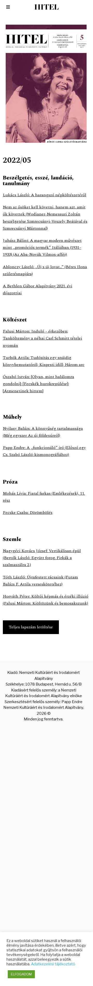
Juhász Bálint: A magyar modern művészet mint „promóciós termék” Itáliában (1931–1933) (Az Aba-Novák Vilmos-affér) (42, 247)
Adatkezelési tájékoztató (53, 964)
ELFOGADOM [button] (21, 974)
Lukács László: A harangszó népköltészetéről (44, 195)
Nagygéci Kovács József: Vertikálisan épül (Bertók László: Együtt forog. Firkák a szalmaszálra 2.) (42, 558)
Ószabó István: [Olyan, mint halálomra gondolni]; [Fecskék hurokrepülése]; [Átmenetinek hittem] (38, 384)
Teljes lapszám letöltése (31, 627)
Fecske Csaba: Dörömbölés (27, 512)
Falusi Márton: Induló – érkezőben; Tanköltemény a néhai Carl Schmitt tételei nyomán (42, 338)
